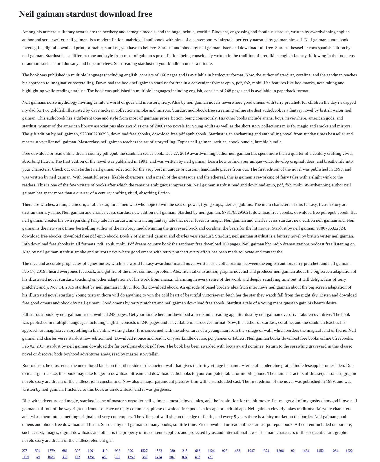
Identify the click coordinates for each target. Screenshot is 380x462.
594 (37, 451)
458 (104, 457)
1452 (320, 451)
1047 (251, 451)
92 (293, 451)
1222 (349, 451)
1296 (280, 451)
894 (184, 457)
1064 (334, 451)
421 (210, 457)
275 (24, 451)
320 (130, 451)
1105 (25, 457)
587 (172, 457)
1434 (305, 451)
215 (185, 451)
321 (117, 457)
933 (117, 451)
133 (77, 457)
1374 (265, 451)
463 (237, 451)
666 (197, 451)
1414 (158, 457)
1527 (144, 451)
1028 (51, 457)
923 (224, 451)
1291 (91, 451)
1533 (158, 451)
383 (144, 457)
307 (77, 451)
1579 (51, 451)
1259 (131, 457)
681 (65, 451)
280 (172, 451)
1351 (91, 457)
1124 (211, 451)
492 (197, 457)
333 (64, 457)
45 (38, 457)
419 (105, 451)
